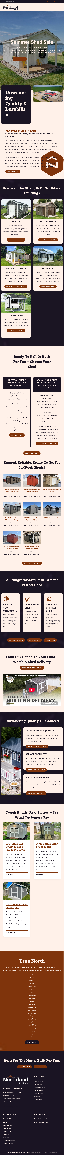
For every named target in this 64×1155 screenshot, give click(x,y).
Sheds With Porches (40, 1087)
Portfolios (6, 1137)
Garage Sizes (38, 1099)
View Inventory (17, 435)
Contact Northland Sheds (41, 1122)
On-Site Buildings (39, 1090)
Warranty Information (9, 1143)
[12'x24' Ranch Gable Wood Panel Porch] (32, 537)
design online (57, 1)
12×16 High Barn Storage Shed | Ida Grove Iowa (15, 846)
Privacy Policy (25, 1152)
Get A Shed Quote (8, 1119)
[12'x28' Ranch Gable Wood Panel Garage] (12, 480)
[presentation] (16, 831)
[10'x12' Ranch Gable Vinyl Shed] (52, 480)
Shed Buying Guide (16, 640)
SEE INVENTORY (19, 59)
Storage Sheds (38, 1081)
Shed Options (7, 1128)
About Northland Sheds (41, 1119)
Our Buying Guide (32, 453)
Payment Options (8, 1131)
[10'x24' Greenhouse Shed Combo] (52, 509)
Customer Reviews (8, 1125)
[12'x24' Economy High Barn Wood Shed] (32, 509)
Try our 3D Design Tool (47, 443)
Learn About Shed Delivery (32, 668)
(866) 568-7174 (9, 1)
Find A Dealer (32, 1042)
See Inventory (12, 171)
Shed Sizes (37, 1096)
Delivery (5, 1122)
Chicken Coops (38, 1093)
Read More (10, 874)
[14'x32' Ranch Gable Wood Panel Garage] (12, 509)
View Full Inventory (32, 563)
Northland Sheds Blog (9, 1140)
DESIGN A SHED (43, 59)
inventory (49, 1)
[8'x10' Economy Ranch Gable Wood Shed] (32, 480)
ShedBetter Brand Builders (49, 1152)
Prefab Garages (38, 1084)
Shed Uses (6, 1134)
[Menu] (60, 6)
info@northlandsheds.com (12, 1099)
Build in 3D (50, 640)
